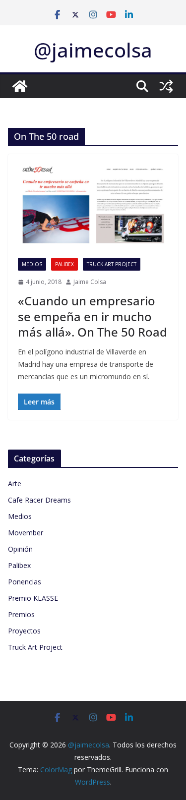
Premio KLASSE (33, 598)
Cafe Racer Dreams (39, 500)
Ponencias (24, 581)
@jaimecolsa (93, 49)
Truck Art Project (111, 264)
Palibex (64, 264)
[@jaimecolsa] (20, 86)
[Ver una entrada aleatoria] (166, 86)
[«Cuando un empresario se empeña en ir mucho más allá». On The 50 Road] (93, 205)
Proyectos (24, 630)
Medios (32, 264)
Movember (25, 532)
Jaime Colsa (89, 282)
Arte (14, 483)
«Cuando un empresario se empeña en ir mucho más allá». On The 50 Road (92, 316)
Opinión (20, 549)
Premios (21, 614)
